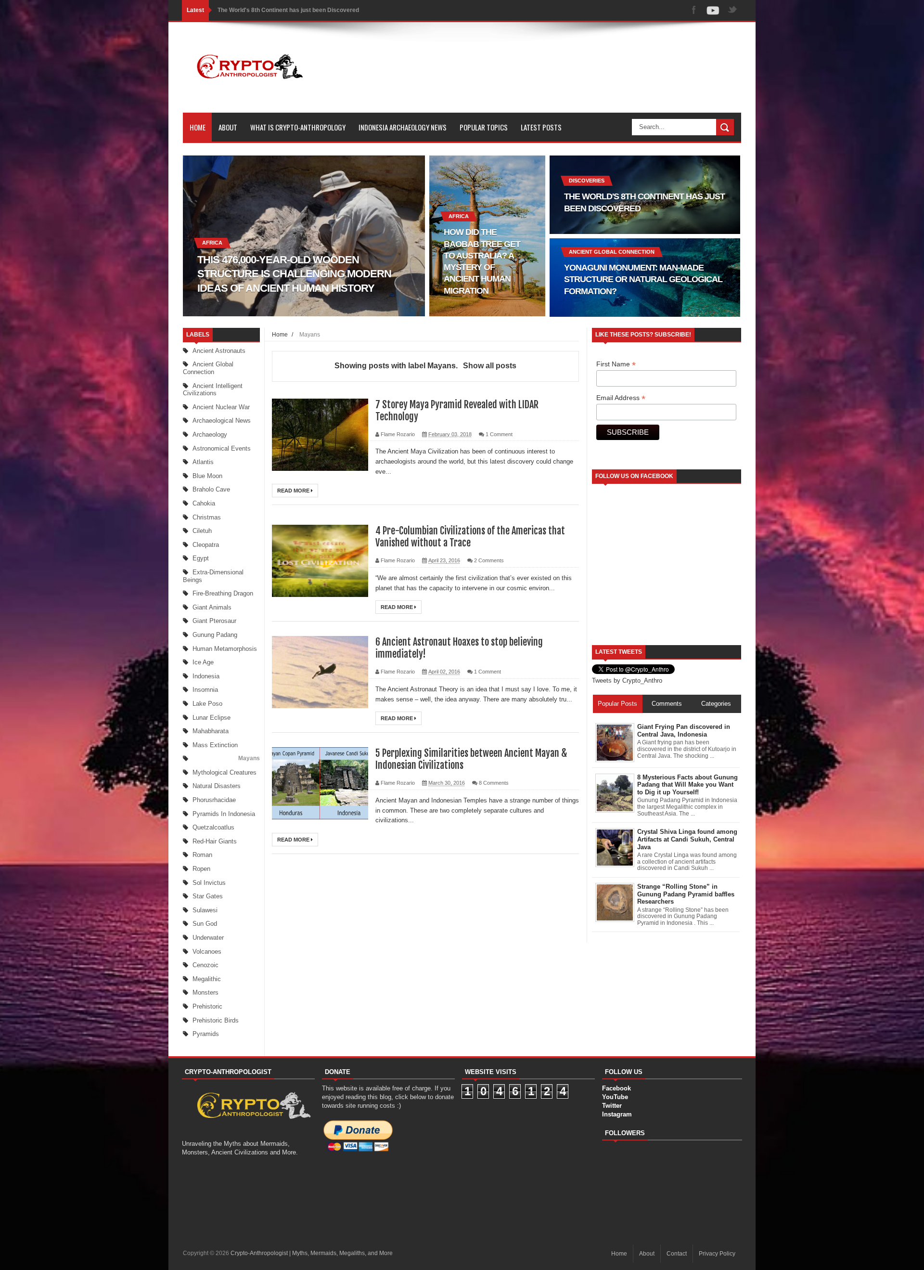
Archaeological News (221, 420)
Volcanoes (206, 951)
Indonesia (205, 676)
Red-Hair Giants (214, 841)
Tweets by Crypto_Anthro (627, 680)
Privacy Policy (717, 1253)
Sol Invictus (209, 882)
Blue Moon (207, 475)
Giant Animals (211, 607)
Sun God (204, 923)
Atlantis (203, 462)
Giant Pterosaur (214, 620)
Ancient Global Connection (208, 368)
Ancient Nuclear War (221, 407)
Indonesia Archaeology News (403, 127)
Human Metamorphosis (224, 648)
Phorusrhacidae (214, 799)
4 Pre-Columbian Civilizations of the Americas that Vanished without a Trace (470, 537)
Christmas (206, 517)
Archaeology (209, 434)
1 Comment (499, 434)
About (227, 127)
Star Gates (207, 896)
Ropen (201, 868)
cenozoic (205, 965)
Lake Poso (207, 703)
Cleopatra (205, 544)
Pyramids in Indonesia (223, 813)
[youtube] (713, 10)
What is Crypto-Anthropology (298, 127)
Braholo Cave (211, 489)
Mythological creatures (224, 772)
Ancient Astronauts (218, 350)
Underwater (208, 937)
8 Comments (494, 783)
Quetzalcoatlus (213, 827)
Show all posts (489, 366)
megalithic (206, 979)
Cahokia (203, 503)
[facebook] (694, 10)
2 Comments (489, 560)
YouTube (615, 1097)
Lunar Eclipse (211, 717)
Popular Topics (484, 127)
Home (197, 127)
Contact (677, 1253)
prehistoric (207, 1006)
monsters (205, 992)
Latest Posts (541, 127)
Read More (294, 490)
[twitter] (732, 10)
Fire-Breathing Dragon (222, 593)
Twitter (612, 1105)
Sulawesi (205, 910)
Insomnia (205, 689)
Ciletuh (202, 530)
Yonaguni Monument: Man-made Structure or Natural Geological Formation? (321, 10)
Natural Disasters (216, 786)
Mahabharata (210, 731)
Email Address (620, 397)
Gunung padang (214, 634)
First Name (616, 364)
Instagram (617, 1114)
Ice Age (203, 662)
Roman (202, 854)
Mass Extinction (215, 745)
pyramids (205, 1033)
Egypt (200, 558)
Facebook (616, 1088)
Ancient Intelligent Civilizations (213, 389)
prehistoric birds (215, 1020)
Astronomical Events (221, 448)
